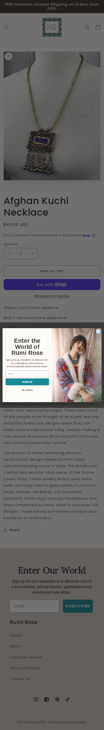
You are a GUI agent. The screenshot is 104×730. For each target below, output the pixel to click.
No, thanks (27, 390)
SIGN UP (27, 382)
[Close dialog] (98, 331)
